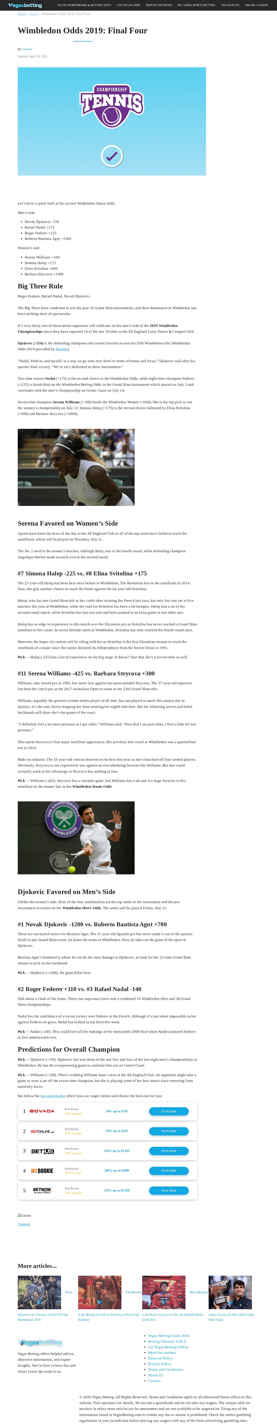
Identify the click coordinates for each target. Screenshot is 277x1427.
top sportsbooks (53, 1096)
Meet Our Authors (162, 1353)
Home (22, 14)
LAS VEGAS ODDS (128, 5)
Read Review (72, 1109)
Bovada (62, 349)
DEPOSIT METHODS (159, 5)
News (34, 14)
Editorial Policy (160, 1358)
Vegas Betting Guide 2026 (169, 1336)
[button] (108, 1111)
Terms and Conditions (165, 1369)
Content (27, 49)
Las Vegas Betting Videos (168, 1347)
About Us (155, 1375)
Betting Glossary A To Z (167, 1341)
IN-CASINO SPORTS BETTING (197, 5)
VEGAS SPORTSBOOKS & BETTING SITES (84, 5)
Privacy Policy (159, 1364)
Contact (154, 1381)
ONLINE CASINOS (256, 5)
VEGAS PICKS (230, 5)
